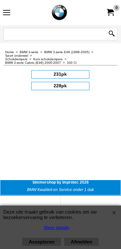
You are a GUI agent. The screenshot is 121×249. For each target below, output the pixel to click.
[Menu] (6, 13)
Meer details (56, 227)
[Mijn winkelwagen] (110, 12)
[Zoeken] (112, 34)
